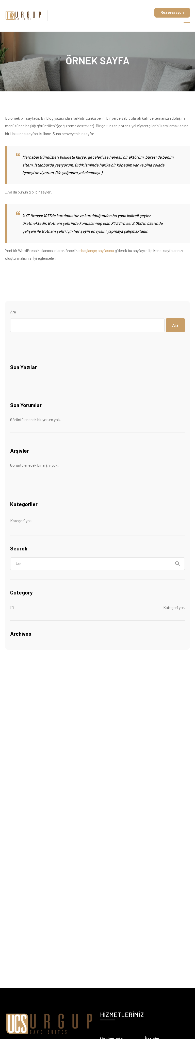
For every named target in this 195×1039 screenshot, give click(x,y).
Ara (13, 311)
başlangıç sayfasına (97, 250)
